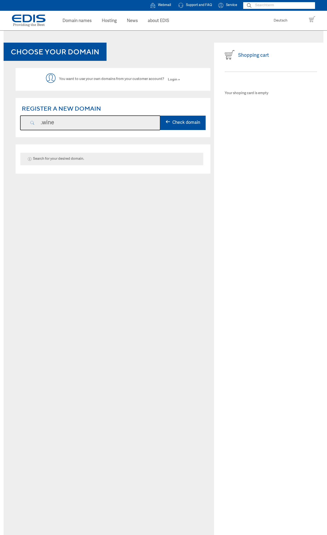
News (132, 21)
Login (172, 79)
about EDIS (158, 21)
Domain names (77, 21)
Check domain (186, 122)
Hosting (109, 21)
